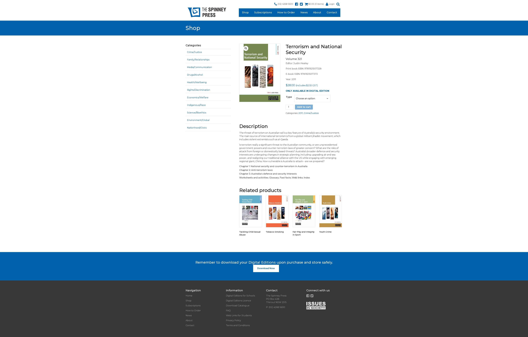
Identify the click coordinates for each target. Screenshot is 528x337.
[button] (245, 48)
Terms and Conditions (238, 325)
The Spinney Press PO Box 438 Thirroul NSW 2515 (276, 299)
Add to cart (304, 107)
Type (289, 97)
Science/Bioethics (196, 112)
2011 (300, 113)
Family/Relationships (198, 59)
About (317, 12)
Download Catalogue (237, 305)
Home (189, 295)
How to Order (286, 12)
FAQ (228, 310)
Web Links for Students (239, 315)
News (304, 12)
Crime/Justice (194, 52)
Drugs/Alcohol (195, 75)
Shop (245, 12)
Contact (332, 12)
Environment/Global (198, 120)
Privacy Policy (233, 320)
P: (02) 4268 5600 (275, 307)
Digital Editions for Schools (240, 295)
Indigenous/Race (196, 105)
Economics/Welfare (197, 97)
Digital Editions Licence (238, 300)
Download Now (266, 268)
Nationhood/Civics (197, 127)
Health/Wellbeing (197, 82)
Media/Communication (199, 67)
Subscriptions (263, 12)
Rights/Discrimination (198, 90)
